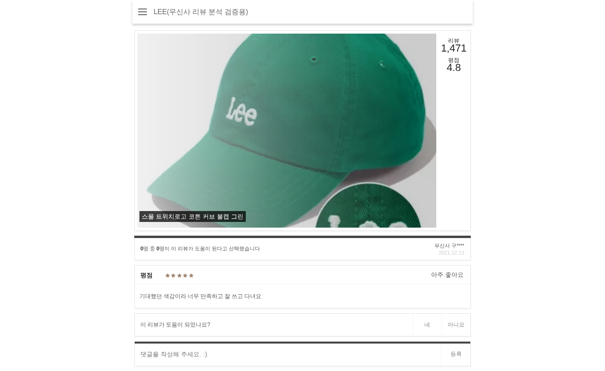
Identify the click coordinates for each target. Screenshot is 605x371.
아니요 (456, 324)
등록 (456, 354)
